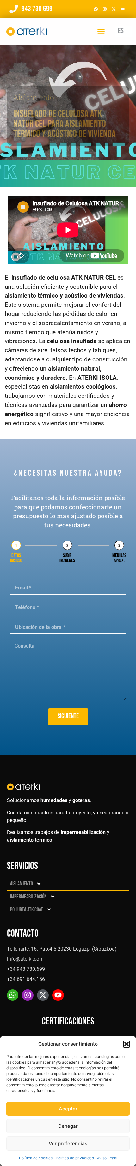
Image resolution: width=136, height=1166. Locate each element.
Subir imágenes (67, 558)
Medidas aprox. (119, 558)
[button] (126, 1044)
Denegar (68, 1126)
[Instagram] (105, 9)
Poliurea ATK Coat (26, 909)
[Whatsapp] (96, 9)
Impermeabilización (28, 896)
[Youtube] (122, 9)
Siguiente (68, 716)
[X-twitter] (113, 9)
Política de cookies (36, 1158)
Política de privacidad (75, 1158)
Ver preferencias (68, 1143)
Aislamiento (33, 97)
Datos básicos (16, 558)
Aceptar (68, 1109)
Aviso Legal (107, 1158)
